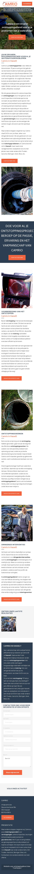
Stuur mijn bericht (12, 772)
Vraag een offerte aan (11, 378)
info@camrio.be (6, 805)
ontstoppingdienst (20, 866)
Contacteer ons (17, 37)
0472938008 (27, 3)
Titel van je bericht (8, 745)
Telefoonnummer (8, 736)
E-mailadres (6, 728)
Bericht (5, 755)
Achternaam (6, 711)
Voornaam (6, 719)
